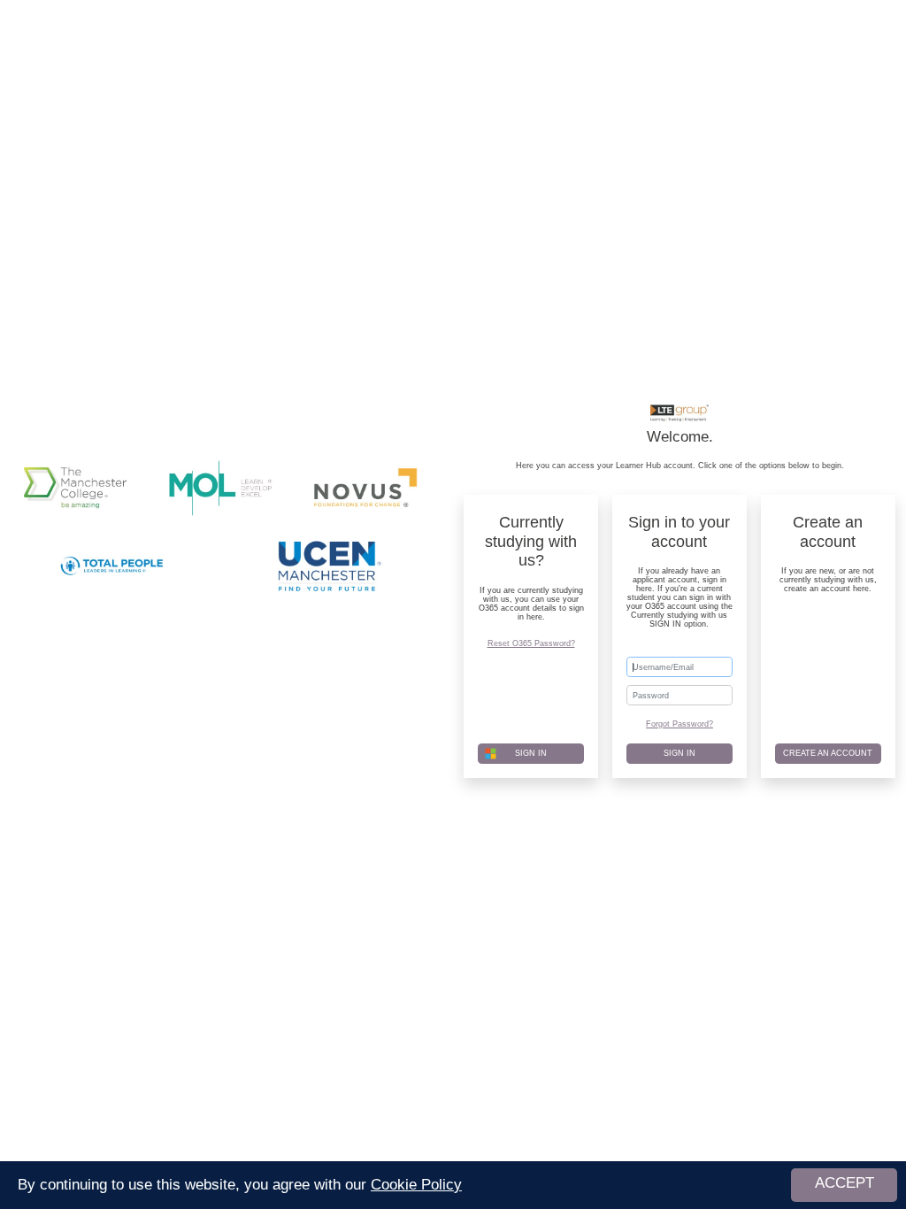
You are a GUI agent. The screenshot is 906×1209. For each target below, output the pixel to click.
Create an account (827, 753)
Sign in (679, 753)
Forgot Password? (679, 724)
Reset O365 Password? (531, 643)
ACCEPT (844, 1182)
